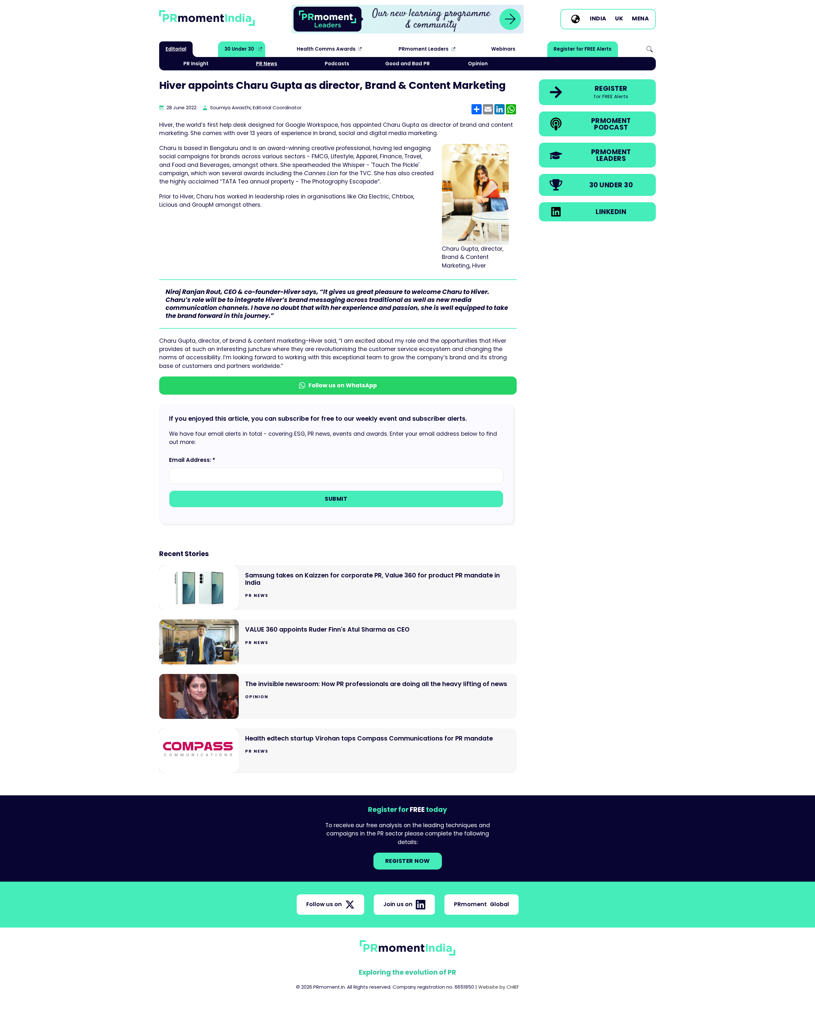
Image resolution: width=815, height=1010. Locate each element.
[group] (408, 19)
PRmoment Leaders (424, 49)
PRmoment (481, 904)
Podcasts (337, 63)
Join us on (398, 904)
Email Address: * (192, 460)
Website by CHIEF (498, 987)
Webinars (503, 49)
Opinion (478, 63)
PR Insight (196, 63)
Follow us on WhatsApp (342, 385)
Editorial (176, 49)
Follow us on (324, 904)
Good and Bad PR (407, 63)
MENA (640, 18)
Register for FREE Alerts (583, 49)
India (598, 18)
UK (619, 18)
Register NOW (407, 861)
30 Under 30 (239, 49)
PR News (266, 63)
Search (649, 49)
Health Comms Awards (326, 49)
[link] (408, 19)
